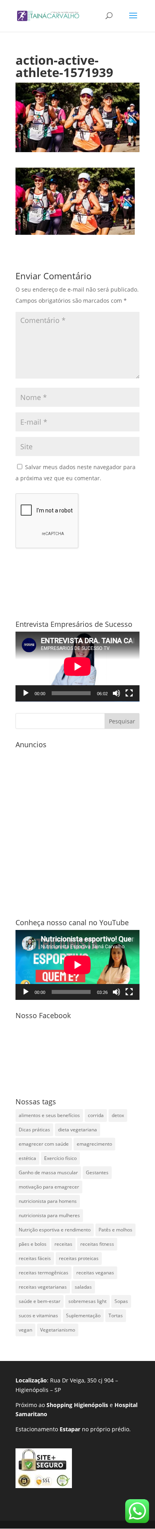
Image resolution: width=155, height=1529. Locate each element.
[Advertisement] (77, 829)
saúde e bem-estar (39, 1301)
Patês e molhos (115, 1229)
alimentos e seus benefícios (49, 1115)
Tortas (115, 1315)
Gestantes (97, 1172)
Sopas (121, 1301)
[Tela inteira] (129, 693)
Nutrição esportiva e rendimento (55, 1229)
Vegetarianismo (57, 1329)
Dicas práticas (34, 1129)
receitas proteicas (79, 1258)
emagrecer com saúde (44, 1143)
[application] (77, 667)
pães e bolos (32, 1244)
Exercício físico (60, 1158)
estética (27, 1158)
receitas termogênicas (43, 1272)
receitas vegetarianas (43, 1287)
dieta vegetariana (77, 1129)
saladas (83, 1287)
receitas (63, 1244)
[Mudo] (116, 693)
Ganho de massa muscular (48, 1172)
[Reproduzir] (26, 693)
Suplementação (83, 1315)
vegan (25, 1329)
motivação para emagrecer (49, 1186)
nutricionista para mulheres (49, 1215)
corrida (96, 1115)
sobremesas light (87, 1301)
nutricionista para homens (48, 1201)
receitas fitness (97, 1244)
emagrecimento (94, 1143)
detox (118, 1115)
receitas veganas (95, 1272)
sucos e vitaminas (38, 1315)
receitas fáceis (35, 1258)
